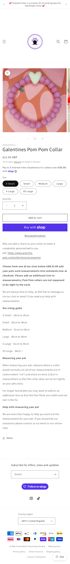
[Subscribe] (55, 474)
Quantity (7, 198)
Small (26, 183)
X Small (10, 183)
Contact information (36, 557)
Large (59, 183)
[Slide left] (27, 138)
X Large (10, 191)
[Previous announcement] (3, 4)
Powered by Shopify (36, 546)
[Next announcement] (66, 4)
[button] (4, 41)
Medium (43, 183)
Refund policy (54, 546)
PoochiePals (21, 546)
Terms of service (36, 551)
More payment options (35, 235)
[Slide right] (42, 138)
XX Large (28, 191)
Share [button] (9, 437)
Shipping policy (53, 551)
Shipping (17, 162)
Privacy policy (19, 551)
